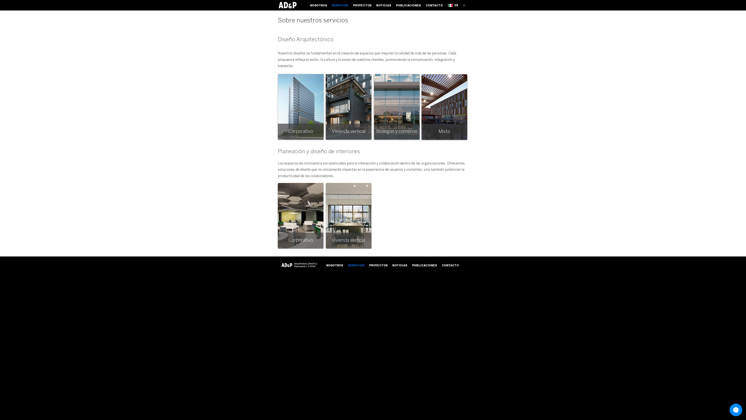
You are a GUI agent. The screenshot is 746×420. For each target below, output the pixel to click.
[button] (362, 5)
